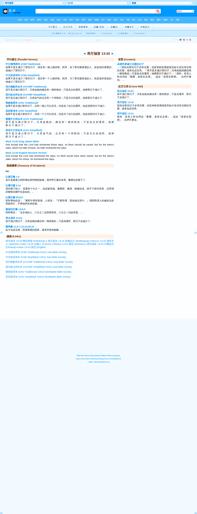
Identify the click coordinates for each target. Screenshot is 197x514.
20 (146, 70)
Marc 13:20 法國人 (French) (36, 244)
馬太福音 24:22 (14, 218)
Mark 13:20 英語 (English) (32, 247)
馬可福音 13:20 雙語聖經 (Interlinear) (26, 241)
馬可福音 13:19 (125, 102)
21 (175, 73)
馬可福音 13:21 (125, 113)
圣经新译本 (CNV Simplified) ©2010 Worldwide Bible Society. (38, 276)
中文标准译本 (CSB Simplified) (23, 75)
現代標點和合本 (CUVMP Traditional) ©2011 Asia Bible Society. (39, 262)
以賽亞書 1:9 (12, 176)
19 (120, 67)
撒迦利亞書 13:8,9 (15, 209)
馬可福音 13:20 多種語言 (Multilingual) (68, 241)
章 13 (21, 40)
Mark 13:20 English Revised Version (26, 152)
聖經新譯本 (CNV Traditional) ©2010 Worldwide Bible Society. (39, 272)
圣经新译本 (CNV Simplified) (21, 111)
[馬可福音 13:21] (193, 238)
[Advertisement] (98, 301)
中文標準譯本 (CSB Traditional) (23, 64)
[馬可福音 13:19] (3, 238)
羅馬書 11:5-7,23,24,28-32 (20, 226)
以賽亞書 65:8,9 (14, 197)
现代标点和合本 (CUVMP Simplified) (26, 94)
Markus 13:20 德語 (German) (69, 244)
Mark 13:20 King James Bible (22, 141)
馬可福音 (14, 40)
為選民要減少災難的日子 (130, 64)
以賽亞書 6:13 (13, 185)
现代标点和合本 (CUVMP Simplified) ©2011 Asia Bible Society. (39, 267)
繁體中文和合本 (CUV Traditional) (24, 119)
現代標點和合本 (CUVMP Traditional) (26, 86)
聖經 (7, 40)
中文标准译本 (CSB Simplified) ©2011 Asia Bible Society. (36, 257)
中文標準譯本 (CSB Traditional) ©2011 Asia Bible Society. (36, 252)
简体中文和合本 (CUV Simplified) (24, 130)
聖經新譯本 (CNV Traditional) (22, 102)
